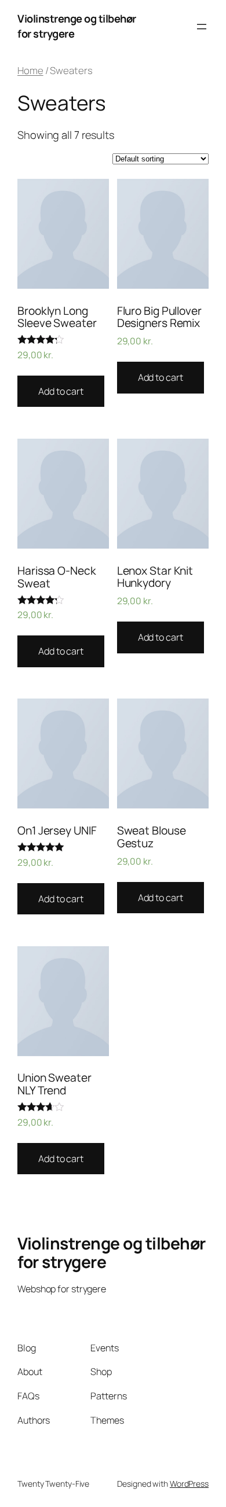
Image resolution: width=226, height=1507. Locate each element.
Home (30, 70)
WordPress (189, 1483)
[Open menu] (202, 27)
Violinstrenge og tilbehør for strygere (111, 1252)
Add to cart (60, 391)
